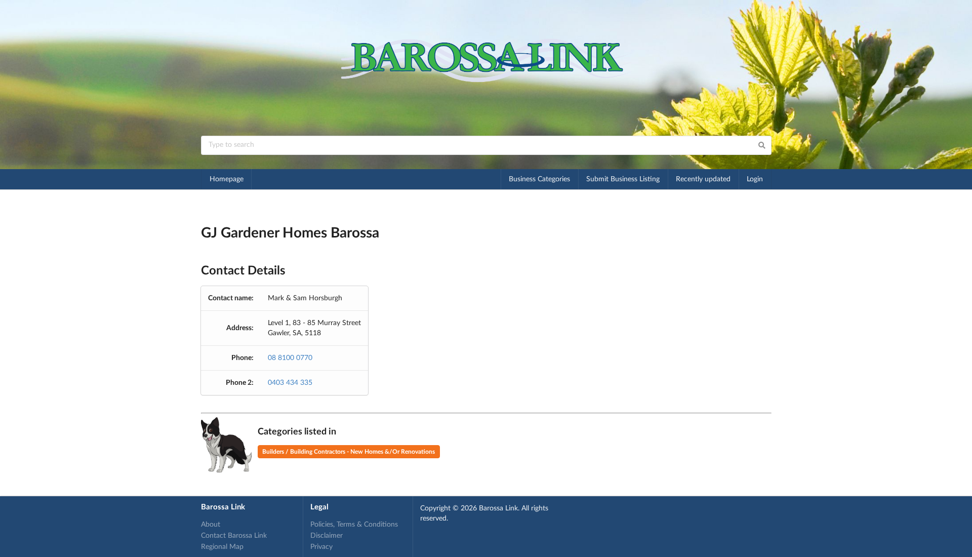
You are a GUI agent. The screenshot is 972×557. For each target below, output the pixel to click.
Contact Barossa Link (234, 535)
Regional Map (222, 546)
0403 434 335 (290, 382)
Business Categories (539, 179)
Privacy (321, 546)
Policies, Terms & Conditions (354, 524)
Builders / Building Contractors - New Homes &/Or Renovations (348, 452)
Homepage (227, 179)
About (210, 524)
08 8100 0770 (290, 358)
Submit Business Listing (623, 179)
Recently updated (703, 179)
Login (755, 179)
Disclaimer (326, 535)
